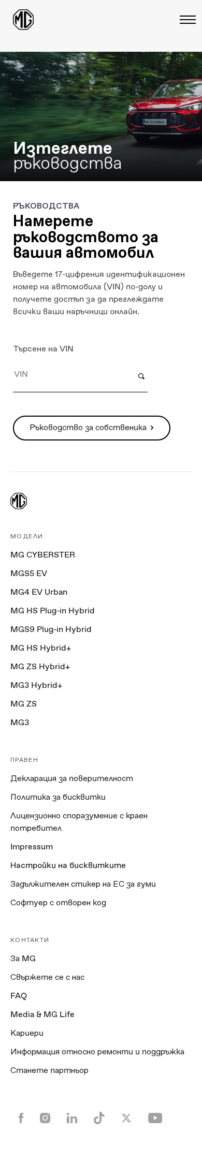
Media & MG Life (42, 1014)
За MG (23, 958)
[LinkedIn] (72, 1119)
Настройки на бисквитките (68, 865)
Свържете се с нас (47, 977)
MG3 (19, 722)
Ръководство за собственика (88, 427)
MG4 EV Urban (38, 591)
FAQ (18, 995)
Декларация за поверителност (71, 778)
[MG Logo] (18, 502)
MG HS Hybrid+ (40, 647)
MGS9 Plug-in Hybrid (51, 629)
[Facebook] (21, 1119)
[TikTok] (99, 1119)
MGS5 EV (28, 573)
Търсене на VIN (43, 348)
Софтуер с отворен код (58, 902)
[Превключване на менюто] (185, 19)
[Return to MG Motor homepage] (23, 19)
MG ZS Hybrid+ (40, 666)
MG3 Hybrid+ (36, 685)
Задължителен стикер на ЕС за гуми (83, 883)
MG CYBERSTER (42, 554)
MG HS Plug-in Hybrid (52, 610)
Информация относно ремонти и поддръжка (97, 1051)
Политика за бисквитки (58, 796)
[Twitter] (126, 1119)
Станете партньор (49, 1070)
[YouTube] (155, 1119)
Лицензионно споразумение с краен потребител (79, 821)
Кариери (27, 1032)
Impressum (31, 846)
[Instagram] (45, 1119)
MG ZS (23, 703)
